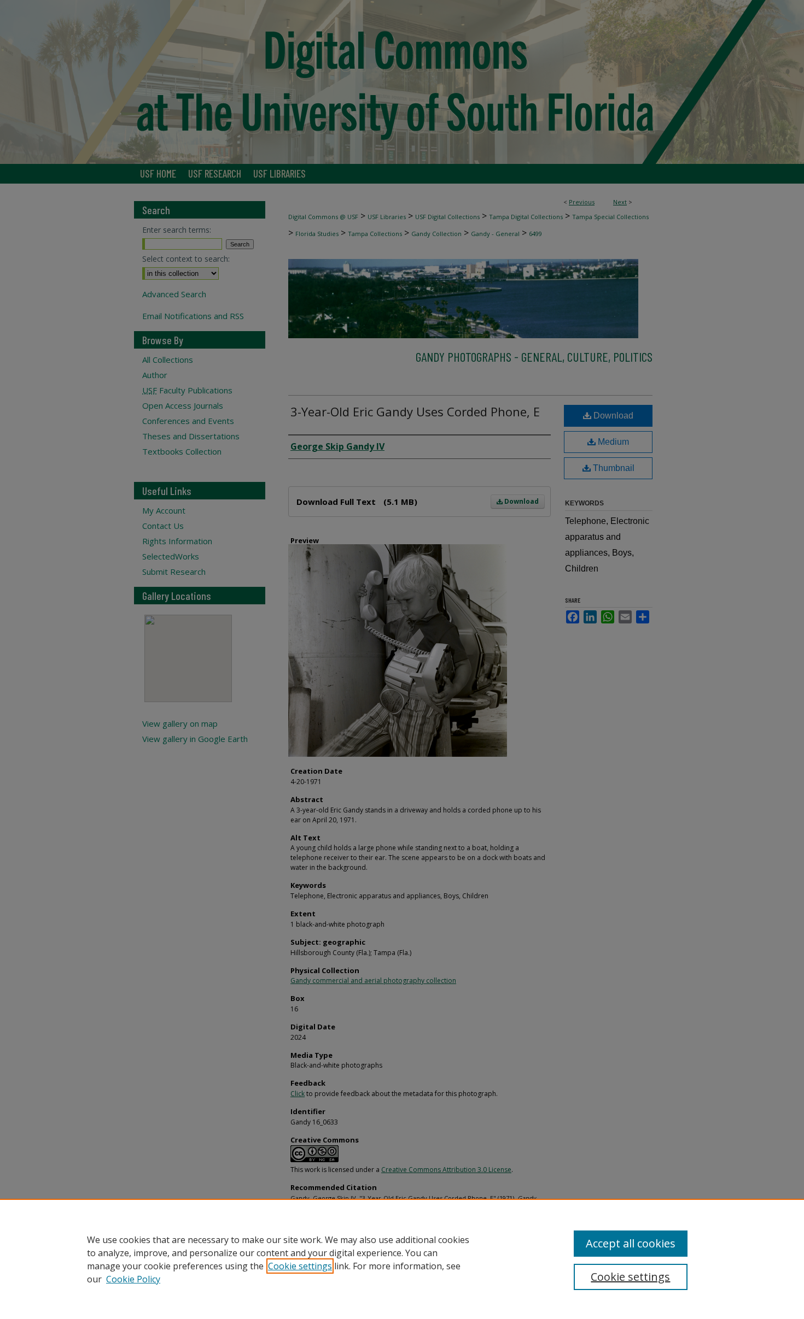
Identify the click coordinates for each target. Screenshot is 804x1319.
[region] (402, 1259)
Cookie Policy (133, 1279)
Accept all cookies (630, 1243)
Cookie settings (300, 1266)
